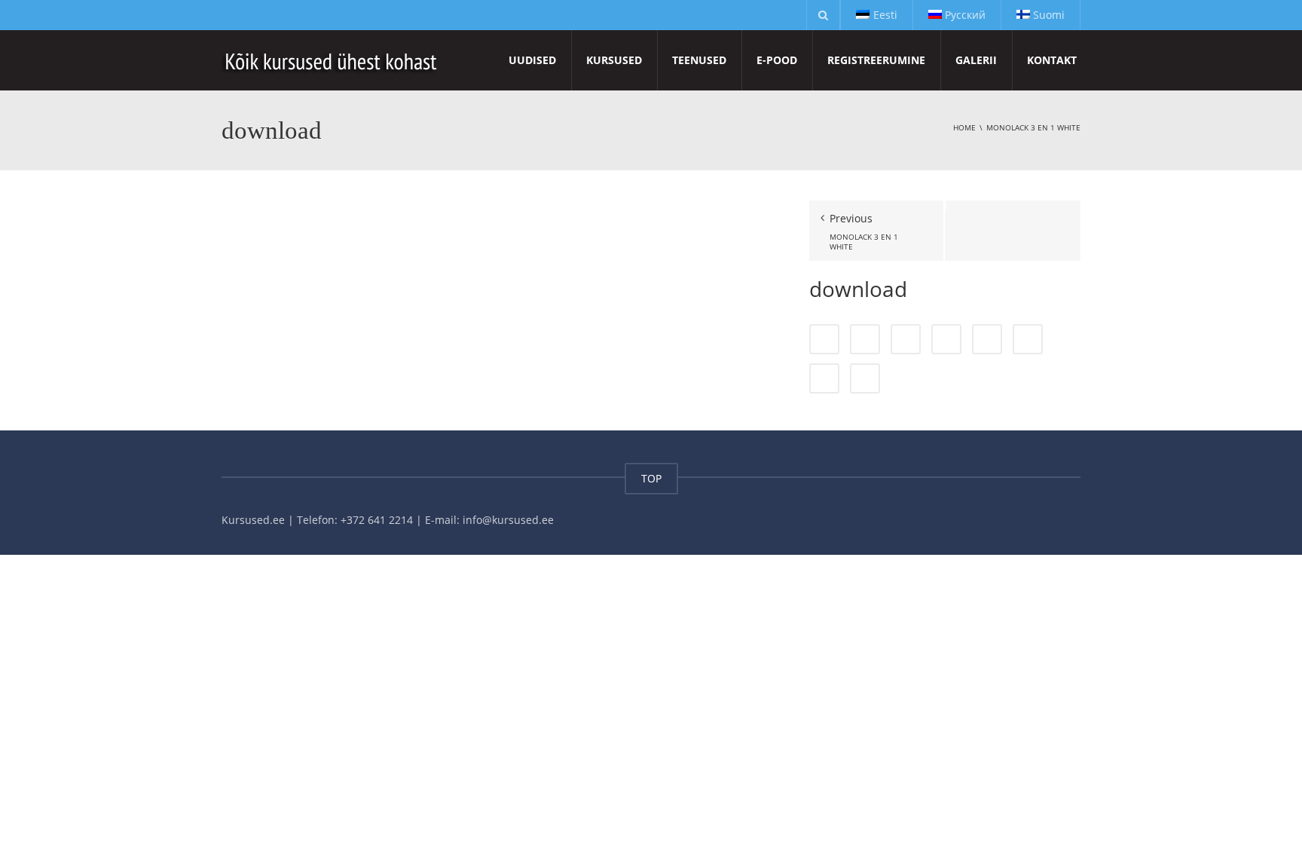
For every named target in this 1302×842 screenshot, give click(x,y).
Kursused (614, 60)
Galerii (976, 60)
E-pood (776, 60)
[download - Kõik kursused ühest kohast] (332, 60)
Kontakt (1052, 60)
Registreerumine (876, 60)
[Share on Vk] (824, 378)
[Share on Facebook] (824, 339)
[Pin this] (1028, 339)
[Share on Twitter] (865, 339)
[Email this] (865, 378)
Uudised (532, 60)
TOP (651, 478)
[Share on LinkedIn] (906, 339)
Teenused (699, 60)
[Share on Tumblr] (946, 339)
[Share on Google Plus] (987, 339)
